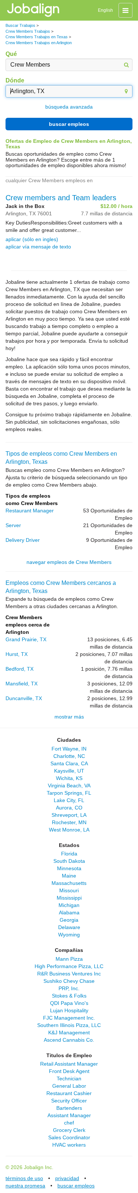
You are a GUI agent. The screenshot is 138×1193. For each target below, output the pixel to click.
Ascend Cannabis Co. (69, 1040)
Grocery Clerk (69, 1130)
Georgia (69, 920)
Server (13, 525)
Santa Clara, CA (69, 763)
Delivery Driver (23, 540)
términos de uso (24, 1178)
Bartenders (69, 1108)
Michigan (69, 905)
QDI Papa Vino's (69, 1003)
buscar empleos (69, 124)
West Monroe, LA (69, 830)
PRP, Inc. (69, 988)
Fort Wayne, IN (69, 749)
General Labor (69, 1086)
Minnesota (69, 868)
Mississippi (69, 898)
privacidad (67, 1178)
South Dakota (69, 861)
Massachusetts (69, 883)
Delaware (69, 927)
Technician (69, 1078)
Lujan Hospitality (69, 1010)
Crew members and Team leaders (61, 198)
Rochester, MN (69, 822)
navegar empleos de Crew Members (69, 562)
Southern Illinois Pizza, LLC (69, 1025)
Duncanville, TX (24, 698)
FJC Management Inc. (69, 1018)
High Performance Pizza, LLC (69, 966)
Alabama (69, 912)
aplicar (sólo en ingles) (32, 239)
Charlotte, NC (69, 756)
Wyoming (69, 935)
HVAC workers (69, 1145)
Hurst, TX (17, 654)
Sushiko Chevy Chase (69, 981)
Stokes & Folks (69, 996)
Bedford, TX (19, 669)
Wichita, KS (69, 778)
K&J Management (69, 1032)
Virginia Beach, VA (69, 785)
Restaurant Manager (30, 510)
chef (69, 1123)
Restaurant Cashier (69, 1093)
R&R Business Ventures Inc (69, 974)
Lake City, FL (69, 800)
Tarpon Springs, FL (69, 793)
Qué (11, 54)
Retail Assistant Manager (69, 1064)
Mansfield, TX (22, 683)
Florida (69, 854)
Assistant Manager (69, 1115)
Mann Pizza (69, 959)
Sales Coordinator (69, 1137)
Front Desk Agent (69, 1071)
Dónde (15, 80)
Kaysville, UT (69, 771)
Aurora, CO (69, 808)
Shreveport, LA (69, 815)
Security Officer (69, 1101)
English (105, 10)
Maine (69, 876)
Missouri (69, 890)
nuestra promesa (25, 1186)
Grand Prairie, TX (26, 639)
